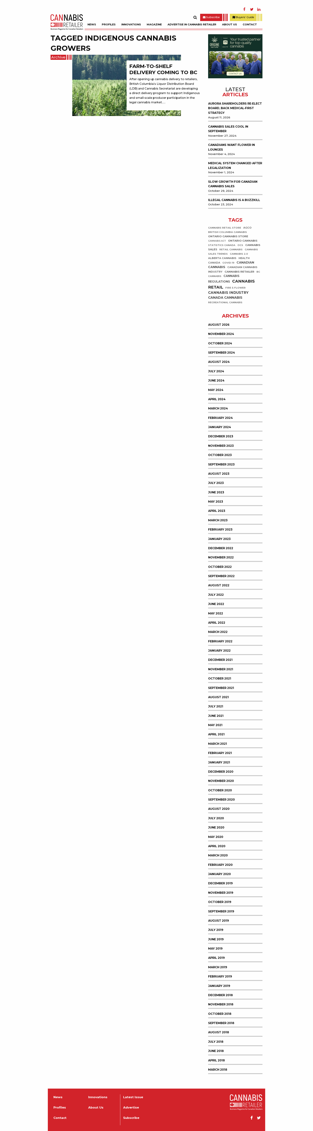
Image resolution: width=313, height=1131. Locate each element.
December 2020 (220, 771)
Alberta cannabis (222, 258)
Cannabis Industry (228, 293)
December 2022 (220, 548)
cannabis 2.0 (239, 253)
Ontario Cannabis (242, 240)
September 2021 (221, 687)
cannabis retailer (239, 271)
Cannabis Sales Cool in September (228, 129)
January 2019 (219, 985)
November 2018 (220, 1004)
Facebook (244, 9)
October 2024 (220, 343)
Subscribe (212, 17)
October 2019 (219, 902)
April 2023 (216, 510)
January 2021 (219, 762)
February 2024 (220, 417)
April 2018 (216, 1060)
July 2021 (215, 706)
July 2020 (216, 818)
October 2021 (219, 678)
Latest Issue (133, 1097)
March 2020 (218, 855)
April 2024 (217, 399)
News (91, 24)
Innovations (131, 24)
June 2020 (216, 827)
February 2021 (220, 753)
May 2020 (215, 836)
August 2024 (219, 361)
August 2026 (218, 324)
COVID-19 (228, 262)
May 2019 (215, 948)
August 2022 (218, 585)
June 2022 (216, 604)
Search (195, 17)
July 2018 (215, 1041)
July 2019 (215, 929)
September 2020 (221, 799)
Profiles (109, 24)
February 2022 (220, 641)
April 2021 (216, 734)
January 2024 (219, 427)
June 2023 (216, 492)
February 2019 (220, 976)
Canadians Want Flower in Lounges (231, 147)
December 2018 (220, 995)
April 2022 (216, 622)
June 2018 (216, 1051)
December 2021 (220, 659)
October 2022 (220, 566)
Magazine (154, 24)
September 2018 (221, 1023)
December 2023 (220, 436)
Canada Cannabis (225, 298)
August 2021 (218, 697)
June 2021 (216, 715)
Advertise (131, 1107)
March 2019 (217, 967)
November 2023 (221, 445)
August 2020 (218, 808)
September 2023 (221, 464)
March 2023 (218, 520)
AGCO (247, 227)
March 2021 (217, 743)
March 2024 (218, 408)
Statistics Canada (221, 245)
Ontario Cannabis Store (228, 236)
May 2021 (215, 725)
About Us (229, 24)
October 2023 (220, 455)
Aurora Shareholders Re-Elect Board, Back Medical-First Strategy (235, 108)
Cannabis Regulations (223, 278)
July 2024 (216, 371)
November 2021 (220, 669)
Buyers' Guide (244, 17)
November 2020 (221, 780)
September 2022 (221, 576)
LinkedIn (258, 9)
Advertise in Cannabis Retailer (192, 24)
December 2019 (220, 883)
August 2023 (218, 473)
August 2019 (218, 920)
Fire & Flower (235, 287)
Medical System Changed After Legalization (235, 165)
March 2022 (218, 631)
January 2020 (219, 874)
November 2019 (220, 892)
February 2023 (220, 529)
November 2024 (221, 333)
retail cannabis (231, 249)
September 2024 (221, 352)
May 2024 (215, 390)
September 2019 (221, 911)
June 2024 (216, 380)
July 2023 (216, 482)
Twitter (251, 9)
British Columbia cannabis (227, 232)
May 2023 (215, 501)
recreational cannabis (225, 302)
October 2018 (219, 1013)
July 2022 (216, 594)
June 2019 (216, 939)
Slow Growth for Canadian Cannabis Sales (232, 184)
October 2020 (220, 790)
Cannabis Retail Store (224, 227)
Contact (250, 24)
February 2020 (220, 864)
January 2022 (219, 650)
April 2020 (216, 846)
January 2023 (219, 538)
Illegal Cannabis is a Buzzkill (234, 200)
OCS (240, 245)
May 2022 (215, 613)
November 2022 (221, 557)
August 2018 (218, 1032)
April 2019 (216, 957)
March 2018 (217, 1069)
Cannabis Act (217, 241)
